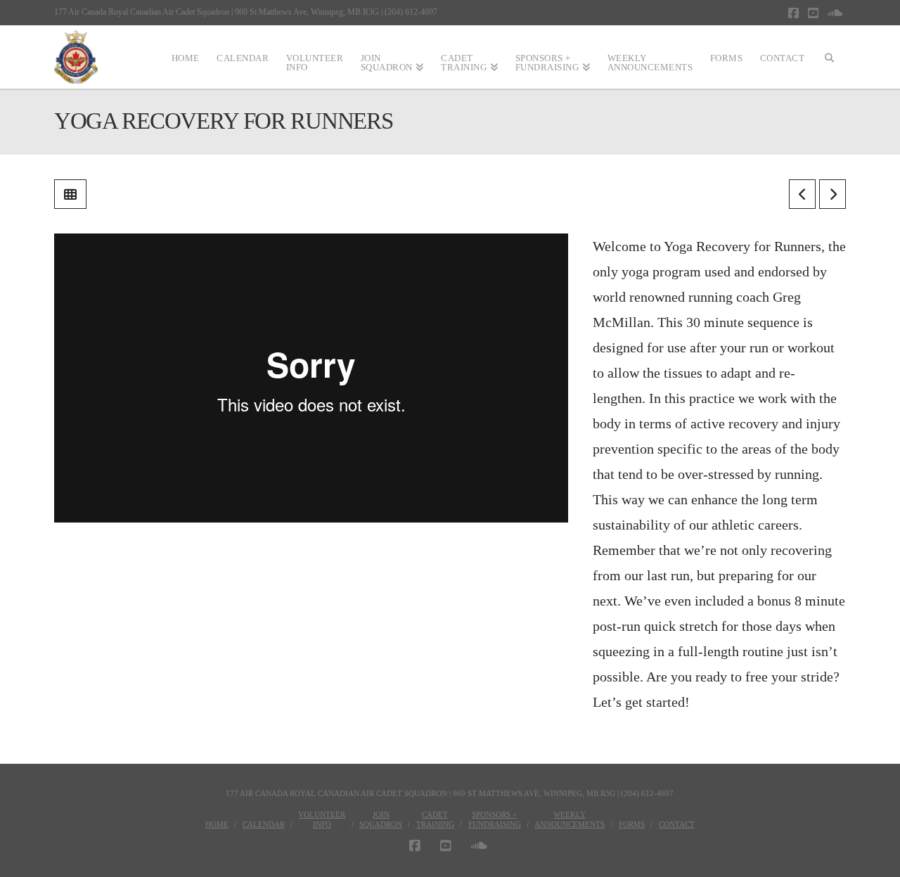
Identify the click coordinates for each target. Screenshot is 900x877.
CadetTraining (435, 819)
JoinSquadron (380, 819)
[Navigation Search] (830, 57)
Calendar (264, 824)
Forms (632, 824)
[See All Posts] (70, 194)
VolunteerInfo (321, 819)
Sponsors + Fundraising (494, 819)
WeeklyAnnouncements (569, 819)
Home (217, 824)
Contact (677, 824)
